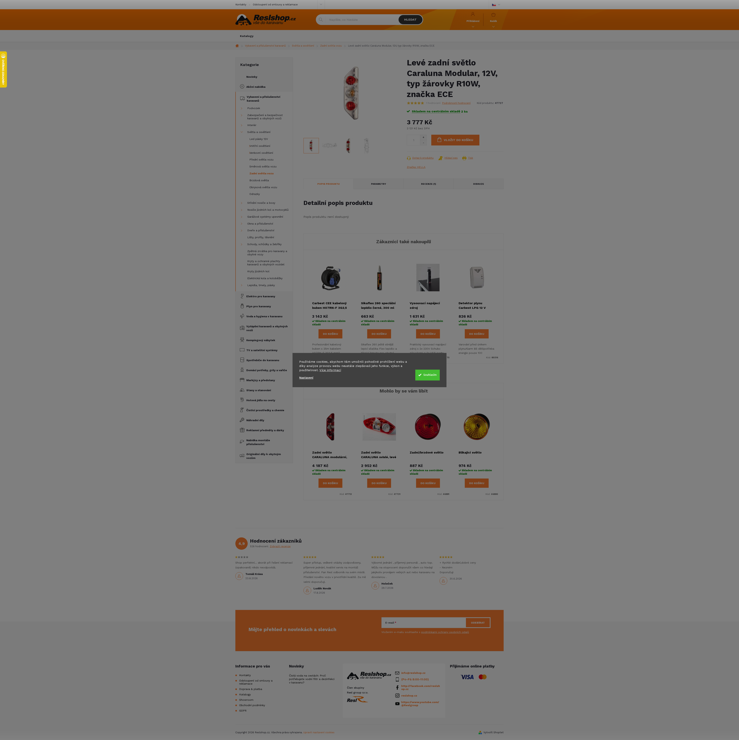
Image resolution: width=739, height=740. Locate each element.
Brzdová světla (259, 180)
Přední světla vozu (261, 159)
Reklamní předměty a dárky (265, 430)
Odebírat (478, 622)
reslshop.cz (409, 695)
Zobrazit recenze (280, 546)
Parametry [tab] (378, 184)
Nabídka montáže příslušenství (258, 442)
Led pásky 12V (258, 138)
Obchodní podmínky (252, 705)
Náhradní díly (255, 420)
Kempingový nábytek (260, 340)
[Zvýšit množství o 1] (423, 137)
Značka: (416, 167)
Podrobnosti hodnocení (456, 103)
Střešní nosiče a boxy (261, 202)
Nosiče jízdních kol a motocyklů (268, 209)
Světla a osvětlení (258, 132)
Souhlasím (430, 375)
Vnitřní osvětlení (259, 145)
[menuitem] (246, 36)
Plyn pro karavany (258, 306)
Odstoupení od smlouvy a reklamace (275, 4)
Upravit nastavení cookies (318, 732)
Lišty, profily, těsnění (260, 237)
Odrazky (254, 193)
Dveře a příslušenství (260, 230)
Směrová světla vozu (263, 166)
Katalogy (245, 694)
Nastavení (306, 377)
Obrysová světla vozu (263, 187)
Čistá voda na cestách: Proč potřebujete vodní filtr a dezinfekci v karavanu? (311, 679)
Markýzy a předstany (260, 380)
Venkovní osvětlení (261, 152)
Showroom (246, 699)
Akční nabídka (255, 86)
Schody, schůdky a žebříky (264, 244)
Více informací (330, 370)
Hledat (410, 19)
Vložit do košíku (458, 140)
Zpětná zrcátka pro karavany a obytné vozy (267, 253)
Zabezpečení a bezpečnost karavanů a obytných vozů (265, 117)
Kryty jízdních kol (258, 271)
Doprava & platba (250, 689)
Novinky (251, 76)
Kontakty (240, 4)
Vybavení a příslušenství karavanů (263, 98)
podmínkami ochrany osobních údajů (445, 632)
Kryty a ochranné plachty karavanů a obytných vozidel (265, 263)
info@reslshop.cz (413, 672)
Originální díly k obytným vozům (263, 456)
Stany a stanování (258, 390)
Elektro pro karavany (260, 296)
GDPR (243, 710)
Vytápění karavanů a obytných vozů (267, 328)
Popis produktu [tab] (328, 184)
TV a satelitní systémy (262, 350)
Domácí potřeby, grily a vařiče (266, 370)
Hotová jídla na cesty (260, 400)
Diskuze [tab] (478, 184)
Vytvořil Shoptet (493, 732)
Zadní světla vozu (261, 173)
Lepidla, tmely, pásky (261, 285)
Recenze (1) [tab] (428, 184)
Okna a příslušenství (260, 223)
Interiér (251, 125)
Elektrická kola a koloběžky (265, 278)
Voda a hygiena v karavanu (264, 316)
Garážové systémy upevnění (265, 216)
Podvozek (253, 108)
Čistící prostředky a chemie (265, 410)
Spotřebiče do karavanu (262, 360)
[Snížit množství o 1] (423, 142)
